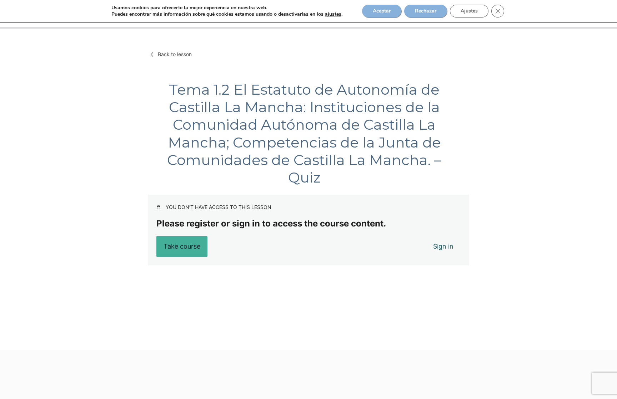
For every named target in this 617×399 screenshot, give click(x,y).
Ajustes (469, 11)
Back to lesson (175, 54)
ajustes (333, 14)
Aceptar (382, 11)
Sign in (443, 246)
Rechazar (425, 11)
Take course (182, 246)
